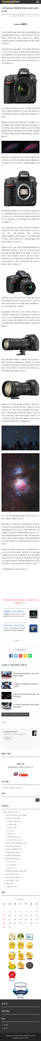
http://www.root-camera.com (13, 623)
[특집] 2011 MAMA (14, 852)
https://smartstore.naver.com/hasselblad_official (19, 609)
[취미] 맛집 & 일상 (14, 877)
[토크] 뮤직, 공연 (13, 846)
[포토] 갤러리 (12, 874)
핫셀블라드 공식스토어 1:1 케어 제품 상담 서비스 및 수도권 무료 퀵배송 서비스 (14, 615)
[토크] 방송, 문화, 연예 (16, 815)
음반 (11, 834)
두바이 (12, 868)
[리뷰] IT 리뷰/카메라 (18, 16)
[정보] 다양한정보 (14, 849)
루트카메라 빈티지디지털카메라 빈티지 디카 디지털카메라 (14, 626)
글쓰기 (6, 1028)
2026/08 (20, 899)
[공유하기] (7, 640)
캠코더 (12, 828)
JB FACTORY (24, 1038)
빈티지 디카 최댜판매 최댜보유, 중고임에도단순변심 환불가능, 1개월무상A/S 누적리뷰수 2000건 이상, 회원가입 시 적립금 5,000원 (14, 629)
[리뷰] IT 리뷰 (13, 818)
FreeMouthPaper (10, 732)
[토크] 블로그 (12, 880)
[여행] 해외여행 (13, 859)
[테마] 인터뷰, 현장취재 (16, 843)
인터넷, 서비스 (15, 840)
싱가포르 (12, 862)
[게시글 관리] (10, 640)
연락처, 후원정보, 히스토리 (13, 788)
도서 (11, 831)
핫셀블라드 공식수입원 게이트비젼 (14, 611)
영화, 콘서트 (14, 837)
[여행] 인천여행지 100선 (16, 871)
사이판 (12, 865)
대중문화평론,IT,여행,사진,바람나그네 (14, 734)
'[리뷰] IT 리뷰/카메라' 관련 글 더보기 (15, 714)
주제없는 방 (11, 887)
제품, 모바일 (14, 821)
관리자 (6, 1025)
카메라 (12, 824)
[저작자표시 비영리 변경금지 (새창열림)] (23, 640)
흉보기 (9, 883)
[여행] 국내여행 (13, 856)
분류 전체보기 (11, 812)
